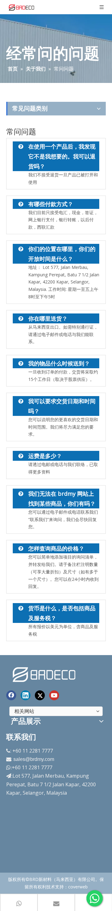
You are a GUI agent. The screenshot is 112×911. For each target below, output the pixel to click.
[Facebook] (11, 695)
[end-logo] (44, 673)
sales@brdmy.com (33, 759)
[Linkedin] (25, 695)
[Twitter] (40, 695)
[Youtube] (54, 695)
